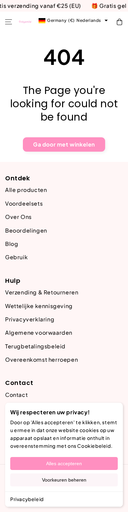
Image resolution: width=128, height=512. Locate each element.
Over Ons (18, 216)
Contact (16, 394)
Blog (11, 243)
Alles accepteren (64, 463)
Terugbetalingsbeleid (35, 346)
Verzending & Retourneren (41, 292)
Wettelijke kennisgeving (39, 305)
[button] (8, 21)
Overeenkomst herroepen (41, 359)
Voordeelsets (24, 203)
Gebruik (16, 257)
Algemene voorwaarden (38, 332)
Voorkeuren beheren (64, 480)
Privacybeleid (27, 499)
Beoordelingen (26, 230)
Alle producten (26, 189)
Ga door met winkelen (64, 144)
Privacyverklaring (29, 319)
